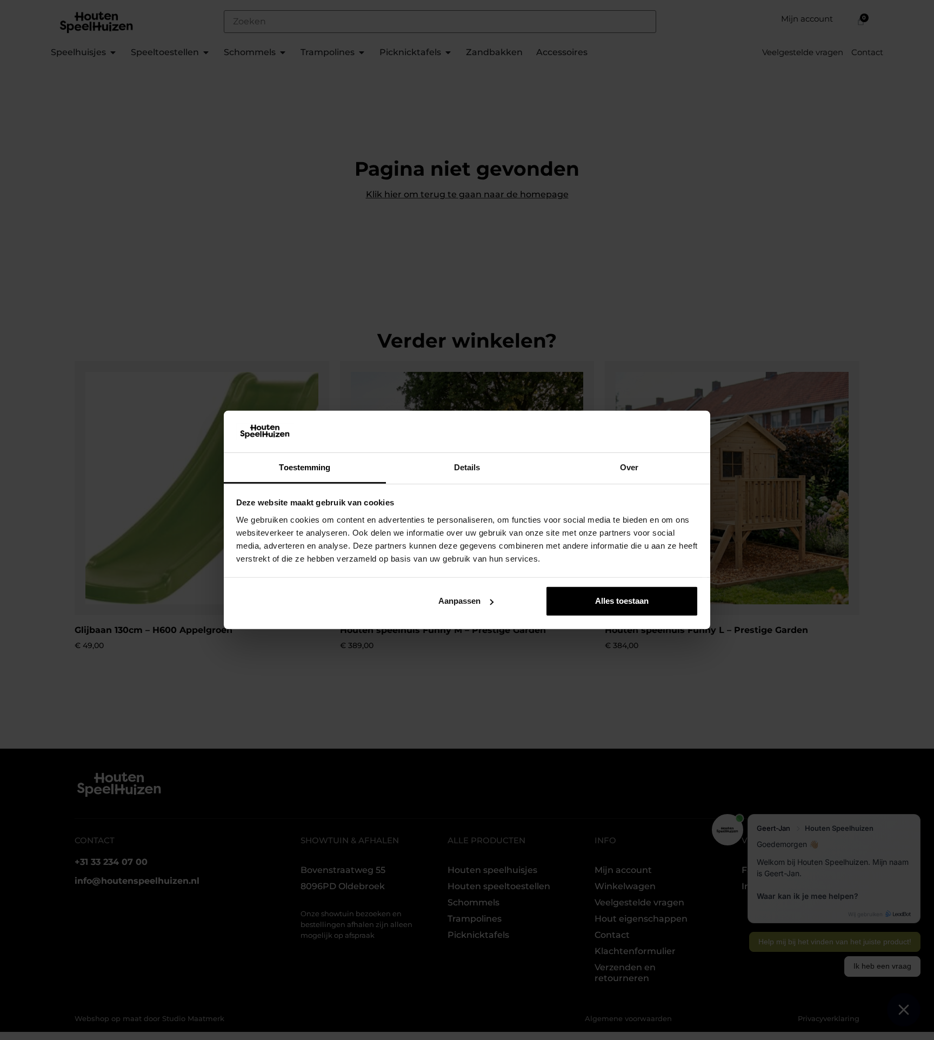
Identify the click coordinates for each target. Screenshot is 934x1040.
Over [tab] (629, 467)
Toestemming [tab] (304, 467)
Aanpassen (459, 600)
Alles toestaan (622, 600)
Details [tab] (467, 467)
